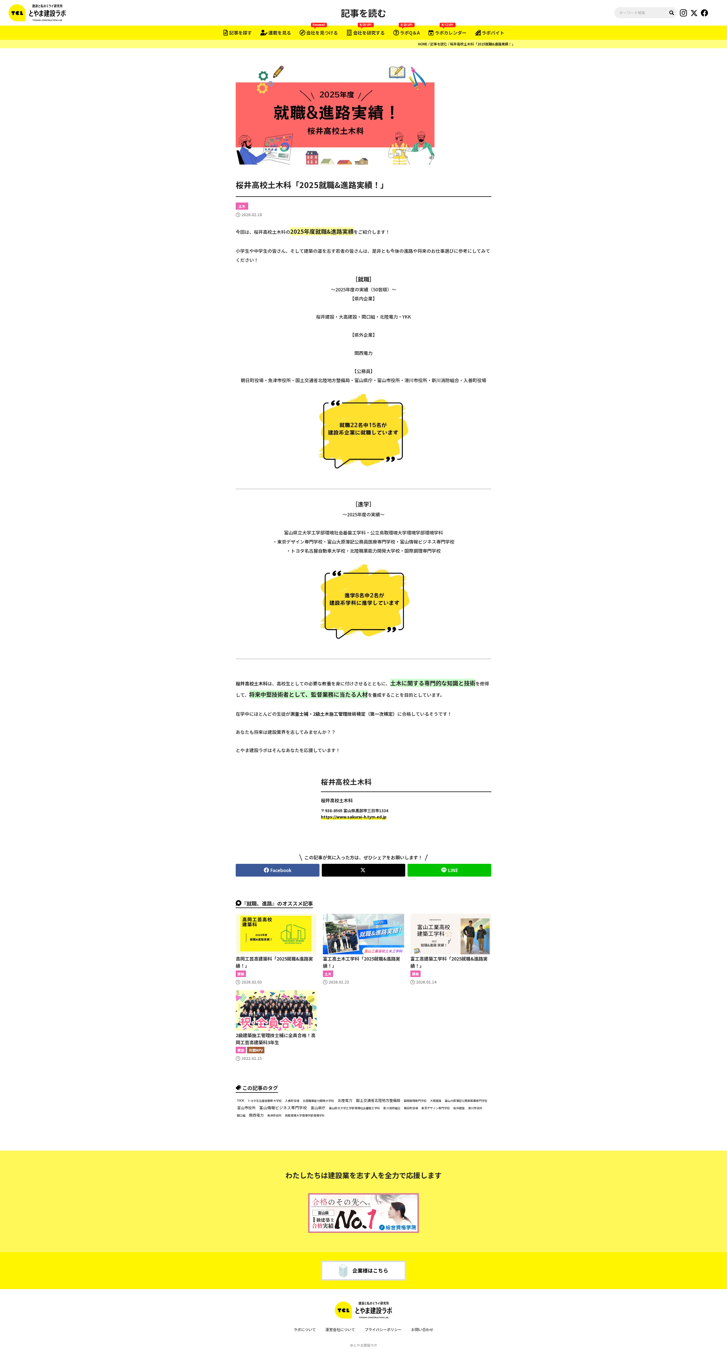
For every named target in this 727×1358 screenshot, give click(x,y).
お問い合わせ (422, 1329)
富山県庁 (318, 1108)
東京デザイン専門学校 (435, 1108)
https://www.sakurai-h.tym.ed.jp (354, 817)
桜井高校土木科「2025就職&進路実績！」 (482, 43)
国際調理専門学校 (415, 1101)
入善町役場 (292, 1101)
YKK (240, 1100)
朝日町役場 (411, 1108)
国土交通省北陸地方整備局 (378, 1100)
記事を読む (438, 43)
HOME (422, 43)
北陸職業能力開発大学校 (318, 1101)
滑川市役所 (475, 1108)
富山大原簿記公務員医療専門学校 (466, 1101)
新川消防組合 (391, 1108)
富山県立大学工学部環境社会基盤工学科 (354, 1108)
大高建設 (435, 1101)
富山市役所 (246, 1107)
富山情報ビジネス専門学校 (283, 1107)
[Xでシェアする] (364, 870)
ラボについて (305, 1329)
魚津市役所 (274, 1115)
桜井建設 (459, 1108)
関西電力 (256, 1115)
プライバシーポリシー (383, 1329)
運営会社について (340, 1329)
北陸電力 (345, 1100)
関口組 (241, 1115)
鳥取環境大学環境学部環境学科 (305, 1115)
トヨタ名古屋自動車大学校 (265, 1101)
